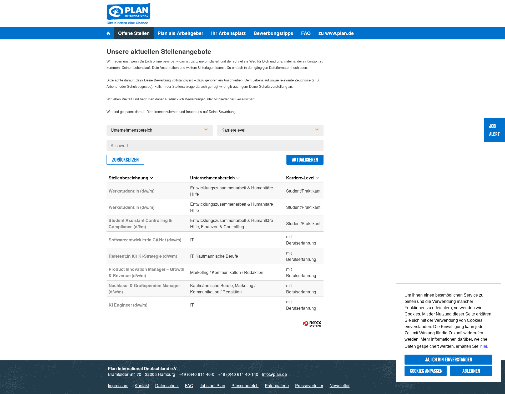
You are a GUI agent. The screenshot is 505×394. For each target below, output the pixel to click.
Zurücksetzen (125, 160)
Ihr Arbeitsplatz (228, 33)
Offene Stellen (134, 33)
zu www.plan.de (336, 33)
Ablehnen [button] (471, 371)
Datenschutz (167, 385)
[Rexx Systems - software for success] (312, 323)
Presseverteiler (309, 385)
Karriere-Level (300, 178)
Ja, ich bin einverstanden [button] (448, 359)
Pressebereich (245, 385)
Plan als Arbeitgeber (180, 33)
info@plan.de (274, 374)
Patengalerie (277, 385)
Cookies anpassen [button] (426, 371)
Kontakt (142, 385)
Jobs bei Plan (212, 385)
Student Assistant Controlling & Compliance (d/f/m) (140, 223)
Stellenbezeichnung (128, 178)
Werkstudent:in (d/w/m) (131, 191)
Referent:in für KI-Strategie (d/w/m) (143, 256)
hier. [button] (484, 346)
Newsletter (340, 385)
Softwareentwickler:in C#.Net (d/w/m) (145, 240)
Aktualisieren (305, 160)
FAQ (306, 33)
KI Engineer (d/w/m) (128, 305)
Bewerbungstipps (273, 33)
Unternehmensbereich (212, 178)
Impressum (118, 385)
